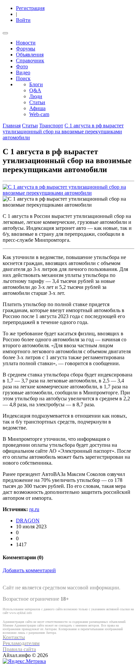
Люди (35, 96)
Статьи (37, 102)
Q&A (35, 90)
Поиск (23, 78)
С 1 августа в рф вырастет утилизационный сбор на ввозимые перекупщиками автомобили (63, 131)
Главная (12, 125)
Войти (23, 20)
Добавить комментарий (29, 570)
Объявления (30, 54)
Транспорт (51, 125)
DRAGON (28, 520)
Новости (26, 42)
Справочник (30, 60)
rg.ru (34, 509)
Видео (23, 72)
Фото (22, 66)
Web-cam (39, 114)
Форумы (25, 48)
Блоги (36, 84)
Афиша (37, 108)
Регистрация (30, 8)
